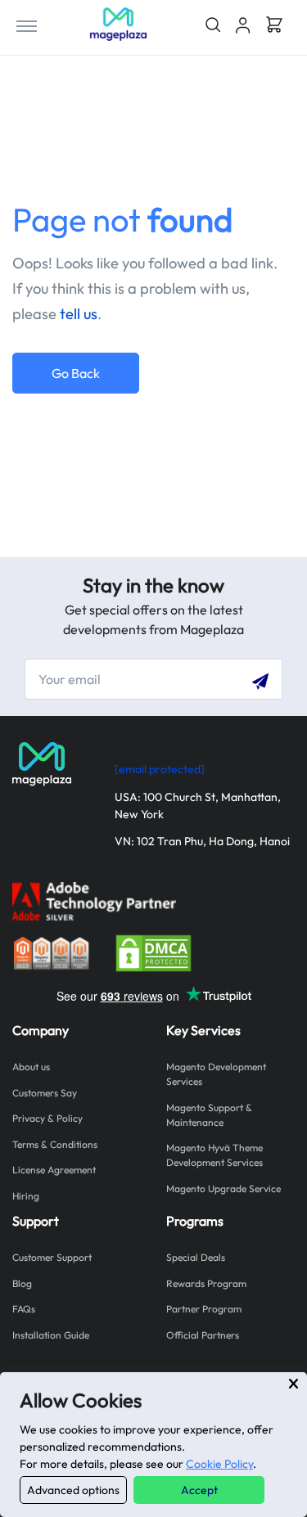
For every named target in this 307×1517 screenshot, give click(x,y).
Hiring (25, 1196)
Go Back (76, 373)
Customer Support (52, 1257)
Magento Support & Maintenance (209, 1114)
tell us (78, 313)
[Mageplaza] (51, 764)
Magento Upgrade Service (223, 1188)
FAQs (23, 1309)
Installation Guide (50, 1335)
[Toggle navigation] (26, 25)
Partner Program (204, 1309)
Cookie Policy (219, 1463)
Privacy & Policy (47, 1118)
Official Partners (202, 1335)
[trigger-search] (212, 24)
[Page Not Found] (119, 24)
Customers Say (44, 1093)
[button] (243, 24)
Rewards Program (206, 1283)
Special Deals (195, 1257)
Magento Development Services (216, 1073)
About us (31, 1066)
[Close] (293, 1383)
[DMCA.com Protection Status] (153, 951)
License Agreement (54, 1170)
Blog (22, 1283)
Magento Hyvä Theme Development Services (214, 1154)
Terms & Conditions (54, 1144)
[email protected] (160, 769)
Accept (199, 1490)
